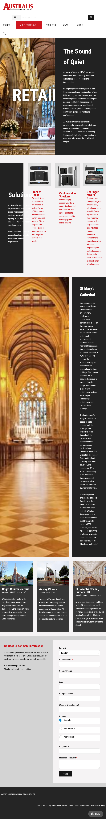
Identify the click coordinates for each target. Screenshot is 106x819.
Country (63, 716)
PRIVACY (46, 805)
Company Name (66, 693)
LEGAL (38, 805)
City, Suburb (64, 746)
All (15, 17)
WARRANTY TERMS (59, 805)
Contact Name (66, 659)
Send (65, 774)
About (80, 25)
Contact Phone (65, 671)
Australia (67, 720)
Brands (6, 25)
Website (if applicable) (69, 705)
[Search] (91, 17)
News (65, 25)
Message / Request (68, 758)
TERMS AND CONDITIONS (79, 805)
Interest (62, 648)
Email (62, 682)
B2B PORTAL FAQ (98, 805)
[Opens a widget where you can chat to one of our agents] (95, 814)
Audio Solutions (28, 25)
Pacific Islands (70, 737)
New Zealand (69, 728)
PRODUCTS (51, 25)
